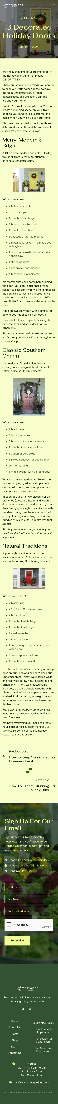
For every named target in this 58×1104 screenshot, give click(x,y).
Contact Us (14, 1052)
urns (21, 673)
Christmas (29, 18)
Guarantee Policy (43, 1022)
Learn (14, 1046)
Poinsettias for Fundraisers (43, 1040)
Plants (14, 1034)
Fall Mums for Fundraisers (43, 1050)
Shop (14, 1040)
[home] (13, 5)
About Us (14, 1027)
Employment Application (43, 1031)
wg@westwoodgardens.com (32, 1082)
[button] (53, 6)
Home (14, 1021)
